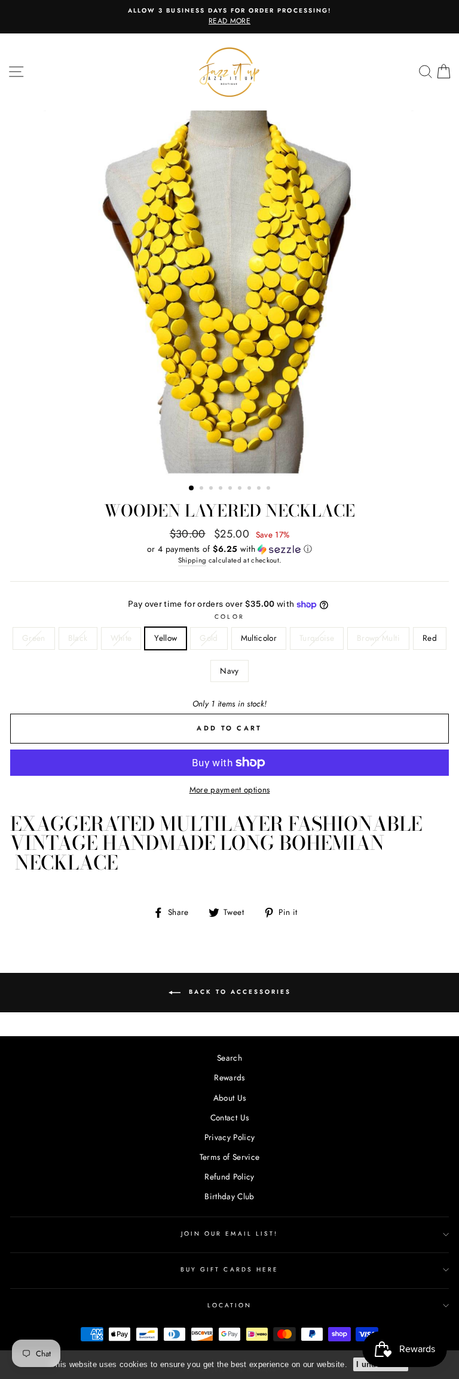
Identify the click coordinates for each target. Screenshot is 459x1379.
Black (78, 638)
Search (229, 1058)
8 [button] (260, 489)
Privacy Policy (229, 1137)
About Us (229, 1098)
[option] (229, 16)
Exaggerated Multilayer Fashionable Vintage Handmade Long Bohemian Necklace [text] (216, 843)
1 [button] (192, 489)
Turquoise (316, 638)
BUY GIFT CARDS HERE (229, 1269)
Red (430, 638)
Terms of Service (229, 1157)
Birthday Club (229, 1196)
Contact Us (229, 1117)
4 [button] (222, 489)
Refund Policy (229, 1177)
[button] (229, 549)
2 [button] (203, 489)
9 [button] (270, 489)
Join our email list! (229, 1233)
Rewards (229, 1077)
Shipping (192, 560)
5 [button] (231, 489)
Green (33, 638)
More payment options (229, 790)
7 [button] (250, 489)
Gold (209, 638)
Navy (229, 671)
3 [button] (212, 489)
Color (229, 616)
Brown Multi (378, 638)
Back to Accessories (238, 991)
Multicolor (259, 638)
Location (229, 1305)
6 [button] (241, 489)
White (121, 638)
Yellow (165, 638)
